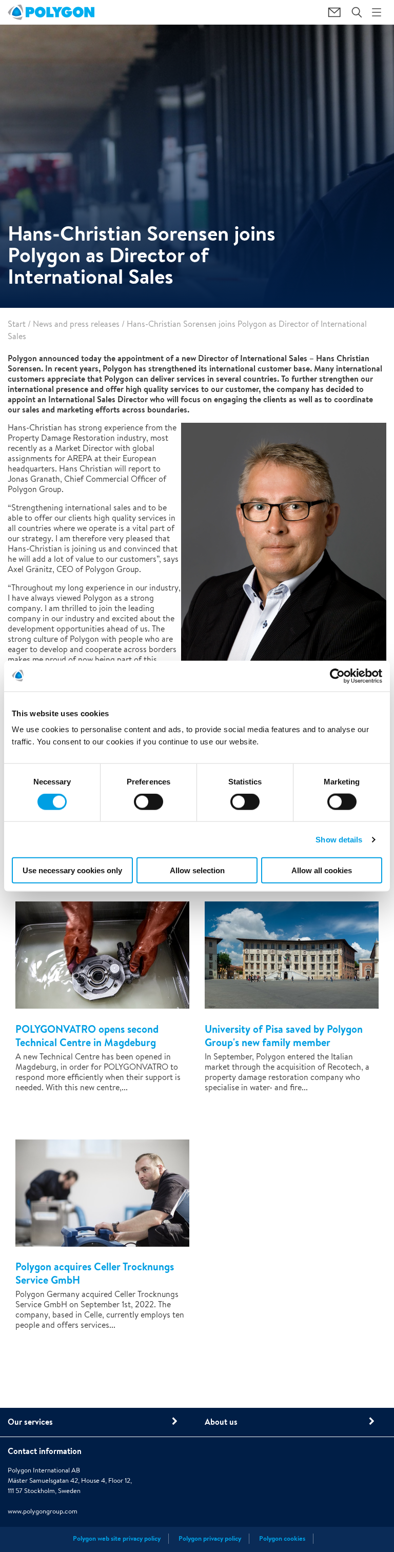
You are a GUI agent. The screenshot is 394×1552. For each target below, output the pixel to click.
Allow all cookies (321, 870)
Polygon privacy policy (210, 1538)
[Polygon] (51, 12)
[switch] (148, 808)
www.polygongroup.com (42, 1511)
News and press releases (76, 324)
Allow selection (197, 870)
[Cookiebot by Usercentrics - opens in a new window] (337, 675)
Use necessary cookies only (72, 870)
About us (221, 1421)
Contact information (45, 1451)
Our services (30, 1421)
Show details (339, 839)
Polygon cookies (282, 1538)
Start (17, 324)
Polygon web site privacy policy (117, 1538)
